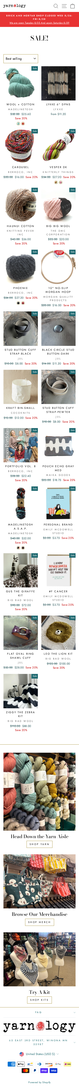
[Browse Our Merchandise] (39, 881)
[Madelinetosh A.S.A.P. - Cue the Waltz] (23, 547)
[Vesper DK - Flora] (60, 182)
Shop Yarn (39, 844)
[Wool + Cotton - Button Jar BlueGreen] (18, 123)
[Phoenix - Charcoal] (18, 303)
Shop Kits (39, 1000)
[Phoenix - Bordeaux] (23, 303)
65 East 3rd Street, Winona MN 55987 (38, 1042)
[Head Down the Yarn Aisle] (39, 791)
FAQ (38, 1012)
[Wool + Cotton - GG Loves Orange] (23, 123)
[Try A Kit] (39, 959)
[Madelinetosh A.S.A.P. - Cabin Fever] (18, 547)
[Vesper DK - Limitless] (56, 182)
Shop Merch (39, 922)
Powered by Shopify (39, 1082)
